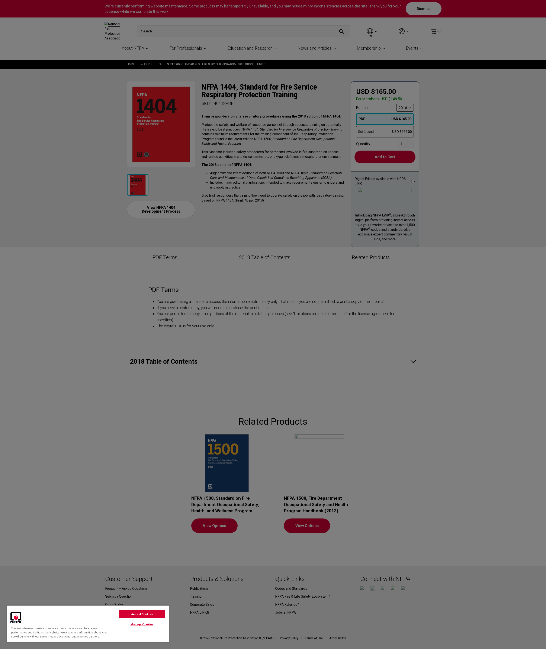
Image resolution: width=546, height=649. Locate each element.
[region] (88, 623)
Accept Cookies (142, 614)
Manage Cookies (142, 624)
